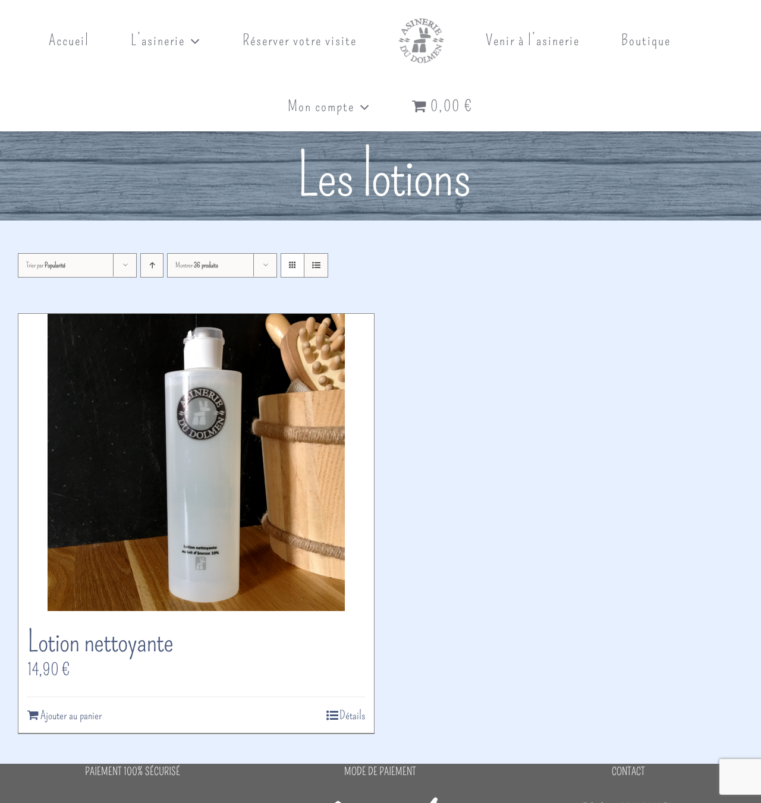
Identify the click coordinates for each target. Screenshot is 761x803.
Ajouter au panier (71, 715)
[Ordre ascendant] (151, 265)
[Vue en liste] (316, 265)
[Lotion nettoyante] (196, 462)
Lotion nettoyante (100, 641)
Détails (352, 715)
